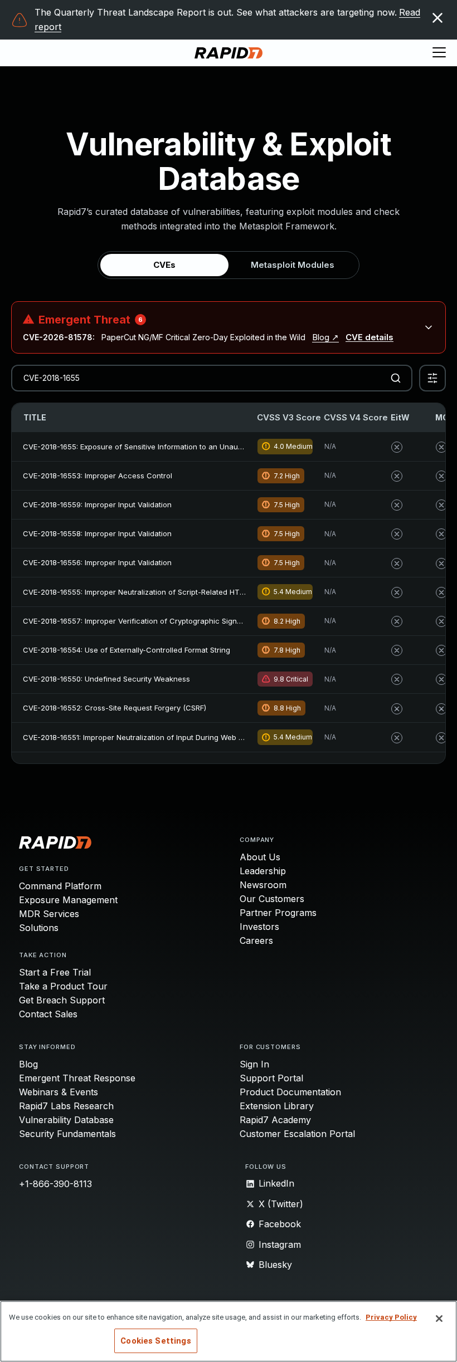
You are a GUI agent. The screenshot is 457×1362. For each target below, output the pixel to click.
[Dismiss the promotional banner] (437, 17)
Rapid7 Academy (275, 1119)
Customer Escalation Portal (297, 1133)
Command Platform (60, 885)
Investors (259, 926)
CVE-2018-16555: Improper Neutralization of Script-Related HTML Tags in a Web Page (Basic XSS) (193, 591)
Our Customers (272, 898)
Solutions (39, 927)
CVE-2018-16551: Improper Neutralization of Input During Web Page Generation (160, 737)
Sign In (254, 1064)
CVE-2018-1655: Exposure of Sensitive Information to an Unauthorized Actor (155, 446)
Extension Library (277, 1105)
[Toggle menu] (439, 53)
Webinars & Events (58, 1092)
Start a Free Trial (55, 972)
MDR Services (49, 913)
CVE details (369, 337)
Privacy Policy (391, 1317)
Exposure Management (68, 899)
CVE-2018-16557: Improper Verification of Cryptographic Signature (139, 620)
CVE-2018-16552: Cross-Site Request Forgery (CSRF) (114, 707)
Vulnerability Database (66, 1119)
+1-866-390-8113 (55, 1183)
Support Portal (271, 1078)
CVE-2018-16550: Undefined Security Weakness (106, 678)
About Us (260, 857)
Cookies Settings (155, 1341)
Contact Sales (48, 1014)
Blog (28, 1064)
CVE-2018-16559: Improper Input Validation (97, 504)
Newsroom (263, 884)
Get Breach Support (62, 1000)
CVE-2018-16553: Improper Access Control (97, 475)
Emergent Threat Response (77, 1078)
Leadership (263, 870)
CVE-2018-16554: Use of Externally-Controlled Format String (126, 649)
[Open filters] (432, 378)
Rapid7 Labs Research (66, 1105)
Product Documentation (290, 1092)
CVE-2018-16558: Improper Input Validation (97, 533)
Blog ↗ (325, 337)
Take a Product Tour (63, 986)
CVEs (164, 264)
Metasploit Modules (292, 264)
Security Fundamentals (67, 1133)
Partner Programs (278, 912)
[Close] (439, 1318)
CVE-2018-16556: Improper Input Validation (97, 562)
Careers (256, 940)
